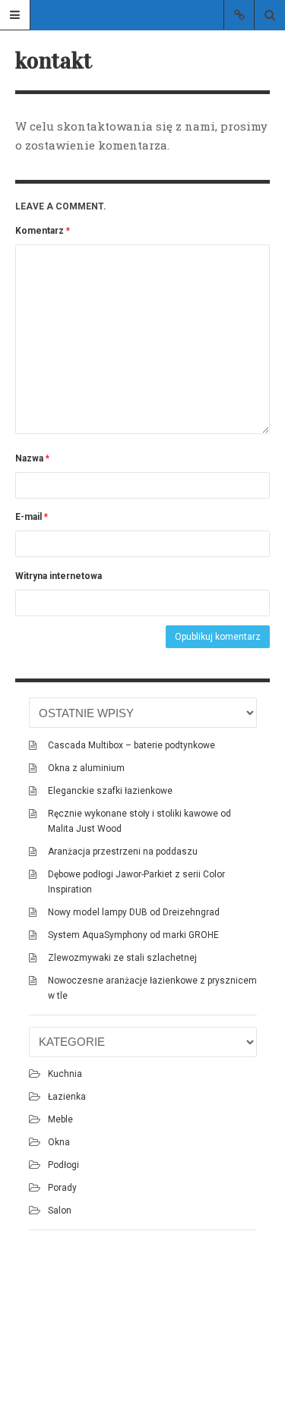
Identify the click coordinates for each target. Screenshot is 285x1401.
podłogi (63, 1165)
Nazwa (32, 458)
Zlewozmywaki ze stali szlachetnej (122, 957)
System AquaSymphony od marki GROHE (133, 935)
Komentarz (42, 230)
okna (59, 1142)
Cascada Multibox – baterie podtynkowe (131, 745)
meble (60, 1119)
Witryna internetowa (58, 576)
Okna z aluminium (86, 768)
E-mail (31, 517)
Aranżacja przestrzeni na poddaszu (123, 851)
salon (59, 1210)
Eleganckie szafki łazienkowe (110, 791)
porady (62, 1187)
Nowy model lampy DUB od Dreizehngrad (134, 912)
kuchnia (65, 1074)
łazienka (67, 1096)
